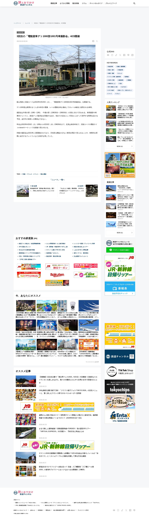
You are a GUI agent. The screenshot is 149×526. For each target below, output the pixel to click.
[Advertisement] (74, 14)
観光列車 (110, 66)
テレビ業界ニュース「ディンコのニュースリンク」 (55, 502)
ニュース (27, 23)
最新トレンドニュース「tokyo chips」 (26, 502)
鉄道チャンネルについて (20, 510)
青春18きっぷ (111, 83)
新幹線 (127, 76)
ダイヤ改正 (111, 90)
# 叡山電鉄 (43, 174)
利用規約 (40, 510)
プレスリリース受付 (83, 510)
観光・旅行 (111, 69)
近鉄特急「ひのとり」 (52, 253)
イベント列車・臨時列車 (114, 76)
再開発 (129, 80)
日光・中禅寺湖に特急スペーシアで (29, 256)
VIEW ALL (120, 146)
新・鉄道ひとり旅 (112, 86)
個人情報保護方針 (58, 510)
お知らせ (32, 510)
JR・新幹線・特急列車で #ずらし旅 (57, 246)
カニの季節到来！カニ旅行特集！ (56, 243)
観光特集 (75, 3)
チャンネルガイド (96, 3)
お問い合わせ (71, 510)
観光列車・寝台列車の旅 (53, 256)
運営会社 (48, 510)
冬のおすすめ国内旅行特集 (27, 250)
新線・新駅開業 (121, 66)
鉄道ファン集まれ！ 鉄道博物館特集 (29, 243)
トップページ (17, 23)
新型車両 (121, 80)
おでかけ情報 (65, 3)
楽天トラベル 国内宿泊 (81, 253)
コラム (84, 3)
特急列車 (120, 69)
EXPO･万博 (111, 80)
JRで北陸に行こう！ (25, 246)
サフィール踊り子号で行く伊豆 (55, 250)
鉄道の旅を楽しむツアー (81, 246)
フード (110, 93)
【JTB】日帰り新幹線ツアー (27, 259)
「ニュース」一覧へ (57, 180)
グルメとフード (111, 3)
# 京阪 (23, 174)
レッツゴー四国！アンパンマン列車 (84, 243)
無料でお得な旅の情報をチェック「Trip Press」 (87, 502)
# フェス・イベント (33, 174)
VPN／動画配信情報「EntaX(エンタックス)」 (27, 505)
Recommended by (90, 361)
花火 (121, 83)
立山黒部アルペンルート (81, 256)
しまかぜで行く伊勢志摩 (81, 250)
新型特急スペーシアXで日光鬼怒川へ (30, 253)
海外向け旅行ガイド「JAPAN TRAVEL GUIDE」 (58, 505)
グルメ (118, 93)
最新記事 (54, 3)
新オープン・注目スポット (125, 90)
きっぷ (120, 73)
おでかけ (124, 86)
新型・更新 (111, 73)
